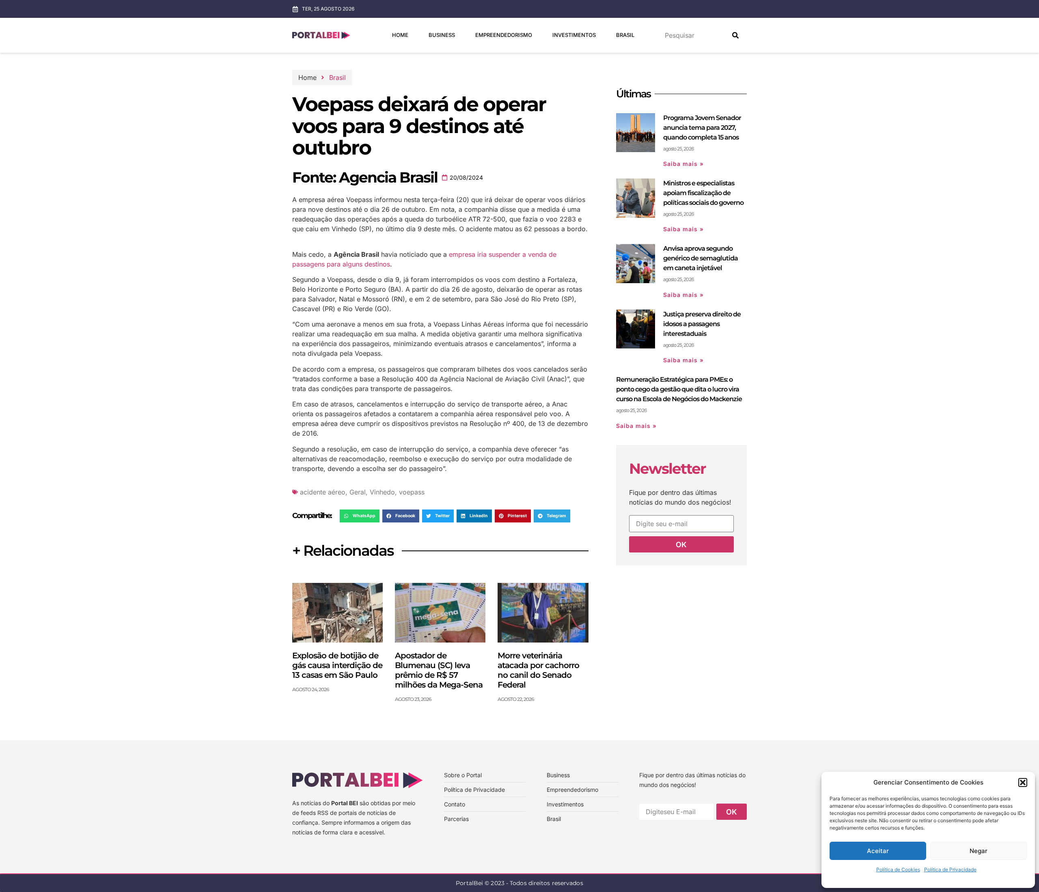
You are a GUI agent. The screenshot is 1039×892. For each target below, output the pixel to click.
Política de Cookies (898, 869)
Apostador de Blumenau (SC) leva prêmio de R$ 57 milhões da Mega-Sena (439, 670)
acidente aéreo (322, 492)
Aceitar (878, 851)
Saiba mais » (683, 163)
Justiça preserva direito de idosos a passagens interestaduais (702, 323)
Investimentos (574, 35)
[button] (1023, 782)
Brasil (625, 35)
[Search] (735, 35)
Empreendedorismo (503, 35)
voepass (412, 492)
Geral (357, 492)
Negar (978, 851)
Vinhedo (382, 492)
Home (400, 35)
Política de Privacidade (950, 869)
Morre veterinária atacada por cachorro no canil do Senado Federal (538, 670)
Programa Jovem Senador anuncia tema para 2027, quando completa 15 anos (702, 127)
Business (442, 35)
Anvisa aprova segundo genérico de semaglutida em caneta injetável (700, 258)
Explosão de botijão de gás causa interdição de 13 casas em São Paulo (337, 665)
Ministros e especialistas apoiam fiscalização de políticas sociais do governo (703, 192)
